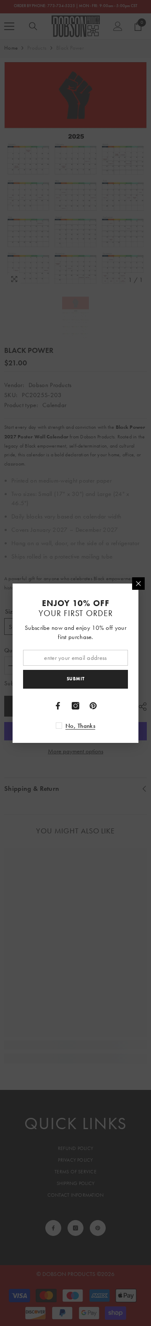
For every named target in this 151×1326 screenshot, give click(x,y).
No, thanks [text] (80, 726)
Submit (75, 679)
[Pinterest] (93, 706)
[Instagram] (75, 706)
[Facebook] (58, 706)
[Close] (138, 583)
